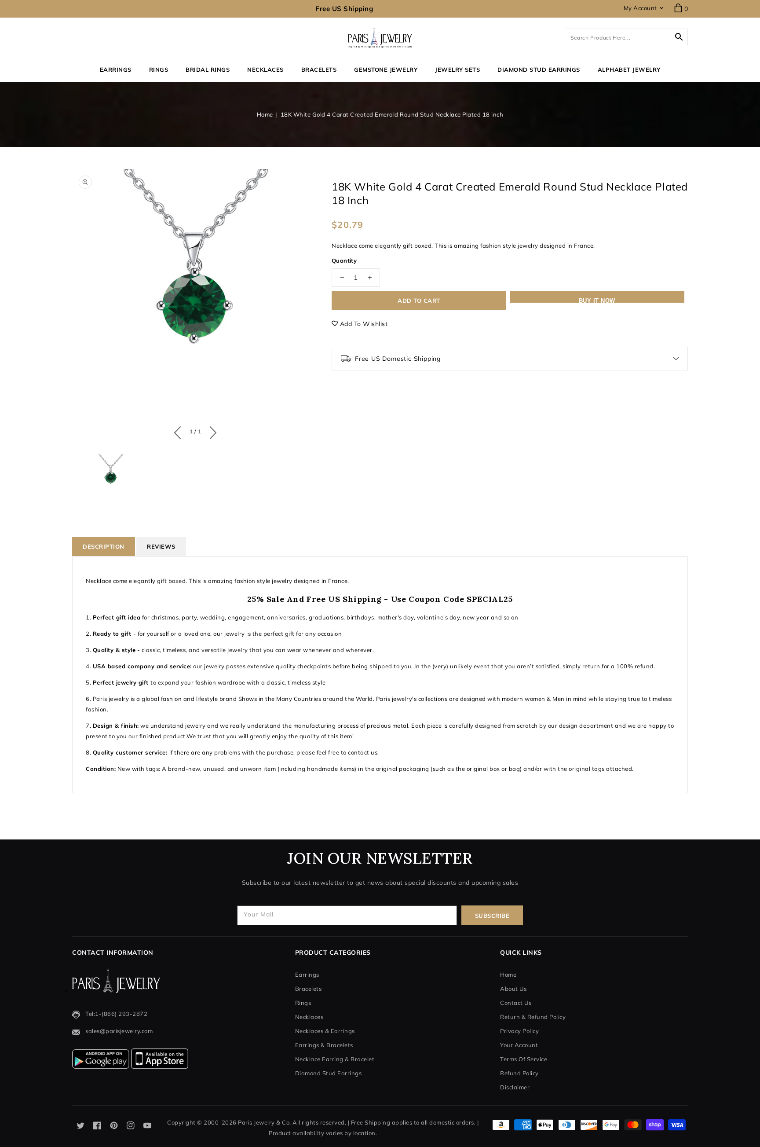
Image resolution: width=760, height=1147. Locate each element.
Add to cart (419, 300)
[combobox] (626, 37)
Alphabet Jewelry (629, 69)
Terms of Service (523, 1059)
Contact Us (515, 1002)
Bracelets (319, 69)
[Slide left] (179, 430)
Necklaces (265, 69)
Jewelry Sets (457, 69)
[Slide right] (210, 430)
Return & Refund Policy (533, 1016)
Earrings (116, 69)
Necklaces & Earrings (325, 1030)
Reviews (161, 546)
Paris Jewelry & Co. (264, 1122)
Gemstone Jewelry (385, 69)
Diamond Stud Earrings (328, 1073)
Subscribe (492, 915)
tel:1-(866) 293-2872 (116, 1013)
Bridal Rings (208, 69)
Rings (158, 69)
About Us (513, 988)
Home (265, 114)
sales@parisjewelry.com (119, 1030)
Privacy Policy (519, 1030)
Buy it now (597, 300)
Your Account (519, 1044)
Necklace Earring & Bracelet (335, 1059)
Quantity (344, 260)
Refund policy (519, 1073)
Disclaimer (515, 1087)
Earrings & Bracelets (324, 1044)
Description (103, 546)
